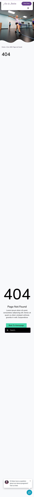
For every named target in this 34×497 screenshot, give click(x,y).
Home (3, 47)
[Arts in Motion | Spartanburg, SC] (9, 3)
